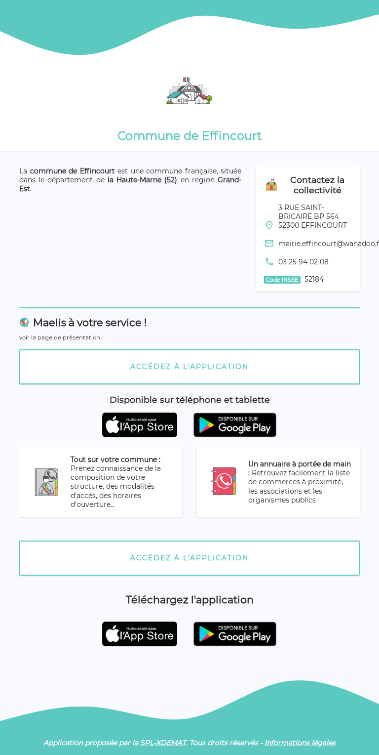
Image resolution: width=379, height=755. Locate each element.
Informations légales (300, 742)
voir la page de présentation (59, 337)
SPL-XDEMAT (163, 742)
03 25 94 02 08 (303, 261)
